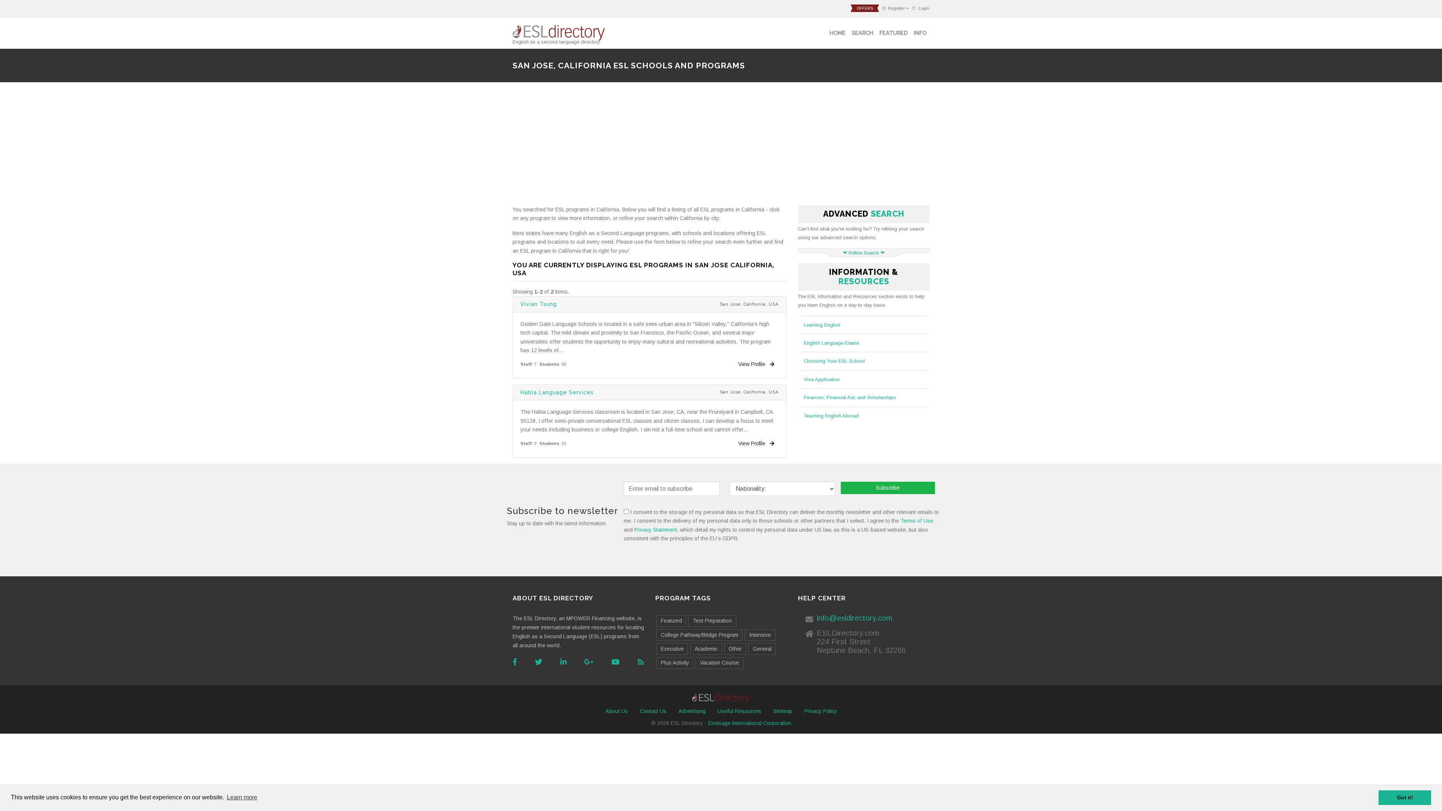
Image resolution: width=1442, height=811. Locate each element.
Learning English (822, 325)
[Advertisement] (721, 146)
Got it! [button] (1405, 797)
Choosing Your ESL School (834, 361)
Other (735, 649)
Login (923, 8)
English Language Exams (832, 343)
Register (896, 8)
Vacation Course (719, 663)
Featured (893, 33)
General (762, 649)
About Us (616, 711)
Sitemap (782, 711)
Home (838, 33)
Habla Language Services (557, 392)
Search (862, 33)
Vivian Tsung (538, 304)
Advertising (692, 711)
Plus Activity (675, 663)
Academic (706, 649)
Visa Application (822, 379)
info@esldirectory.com (854, 618)
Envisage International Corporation (749, 723)
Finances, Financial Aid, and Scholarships (850, 397)
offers (865, 8)
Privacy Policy (820, 711)
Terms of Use (916, 521)
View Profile (752, 364)
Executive (672, 649)
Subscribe (888, 488)
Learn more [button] (242, 797)
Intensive (760, 635)
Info (920, 33)
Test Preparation (712, 621)
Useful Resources (739, 711)
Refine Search (864, 253)
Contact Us (653, 711)
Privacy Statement (655, 530)
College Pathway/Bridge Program (699, 635)
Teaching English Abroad (831, 416)
